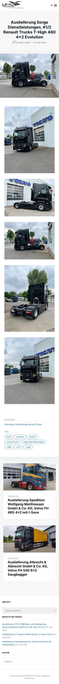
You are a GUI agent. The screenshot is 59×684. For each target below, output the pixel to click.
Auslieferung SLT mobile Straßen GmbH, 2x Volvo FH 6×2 (27, 634)
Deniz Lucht (24, 43)
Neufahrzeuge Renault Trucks (28, 424)
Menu (55, 5)
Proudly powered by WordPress (21, 676)
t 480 (8, 447)
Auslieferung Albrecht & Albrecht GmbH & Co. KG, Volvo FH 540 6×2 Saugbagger (28, 568)
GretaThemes (29, 678)
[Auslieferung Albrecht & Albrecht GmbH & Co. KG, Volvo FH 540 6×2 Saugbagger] (29, 539)
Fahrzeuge (9, 424)
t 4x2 (18, 447)
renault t (32, 436)
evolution (20, 436)
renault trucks (12, 442)
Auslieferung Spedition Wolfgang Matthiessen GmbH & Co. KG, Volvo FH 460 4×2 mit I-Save (28, 506)
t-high (28, 447)
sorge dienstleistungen (33, 442)
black (8, 436)
